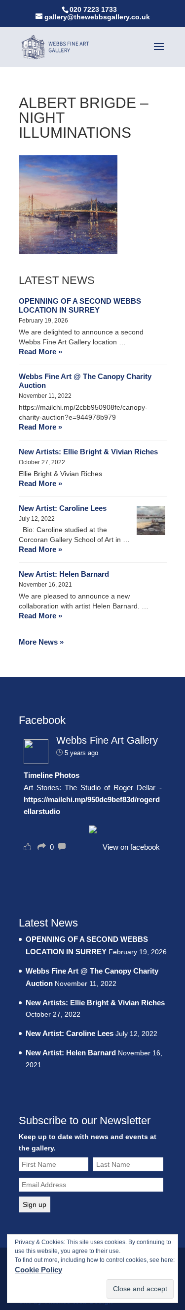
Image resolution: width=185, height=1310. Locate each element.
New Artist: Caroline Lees (63, 508)
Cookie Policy (38, 1269)
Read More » (40, 351)
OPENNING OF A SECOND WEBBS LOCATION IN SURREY (80, 305)
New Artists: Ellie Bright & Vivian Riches (88, 451)
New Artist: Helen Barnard (64, 574)
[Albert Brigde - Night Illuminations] (68, 251)
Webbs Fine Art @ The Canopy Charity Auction (85, 380)
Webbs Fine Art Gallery (107, 740)
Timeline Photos (51, 775)
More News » (41, 642)
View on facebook (131, 847)
